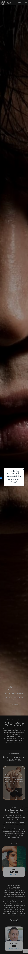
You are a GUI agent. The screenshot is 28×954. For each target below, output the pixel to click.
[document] (14, 477)
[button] (23, 469)
